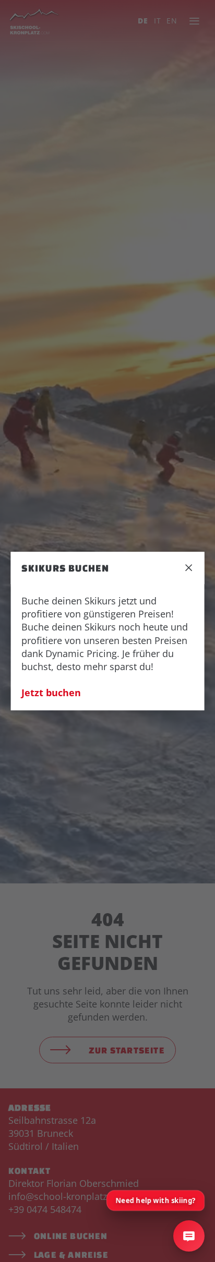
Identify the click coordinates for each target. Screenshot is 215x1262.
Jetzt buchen (51, 693)
